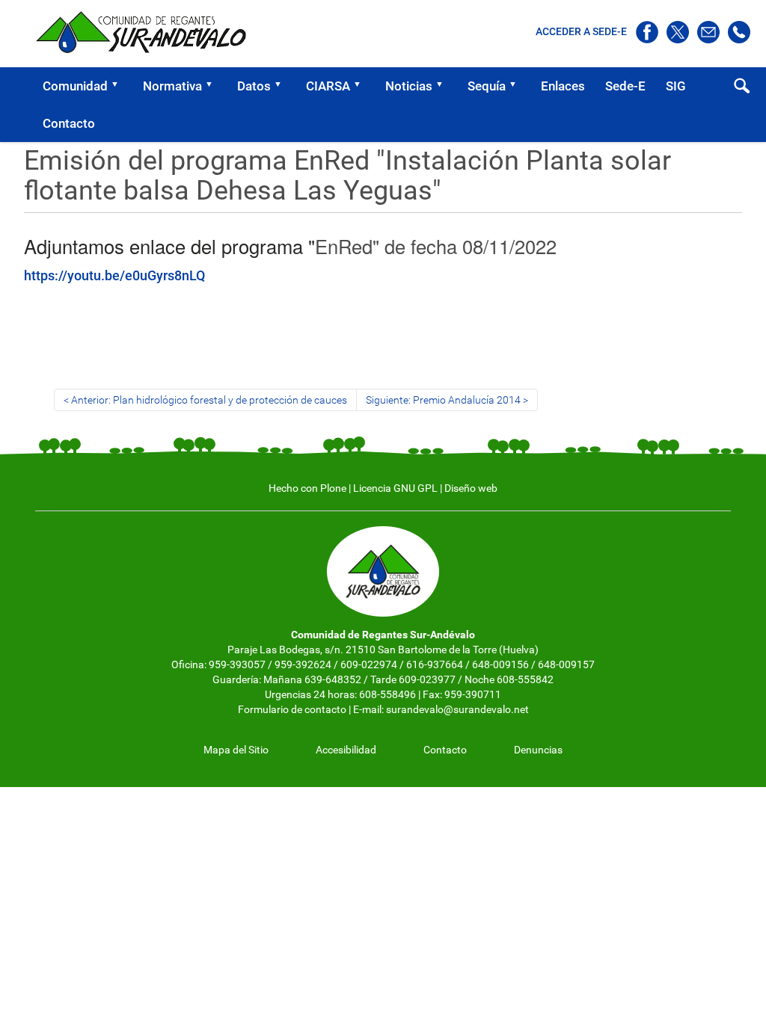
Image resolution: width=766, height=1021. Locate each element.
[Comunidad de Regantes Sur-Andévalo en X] (679, 31)
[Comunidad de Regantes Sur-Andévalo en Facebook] (648, 31)
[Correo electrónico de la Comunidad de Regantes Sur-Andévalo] (709, 31)
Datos (254, 85)
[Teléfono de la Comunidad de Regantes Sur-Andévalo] (739, 31)
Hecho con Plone (307, 488)
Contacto (69, 123)
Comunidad (75, 85)
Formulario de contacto (292, 709)
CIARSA (328, 85)
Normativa (172, 85)
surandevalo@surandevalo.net (457, 709)
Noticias (408, 85)
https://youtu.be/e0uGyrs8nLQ (114, 275)
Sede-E (625, 85)
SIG (676, 85)
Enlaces (563, 85)
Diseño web (470, 488)
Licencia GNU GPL (395, 488)
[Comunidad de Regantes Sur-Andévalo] (147, 31)
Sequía (487, 85)
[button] (119, 86)
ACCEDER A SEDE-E (582, 31)
